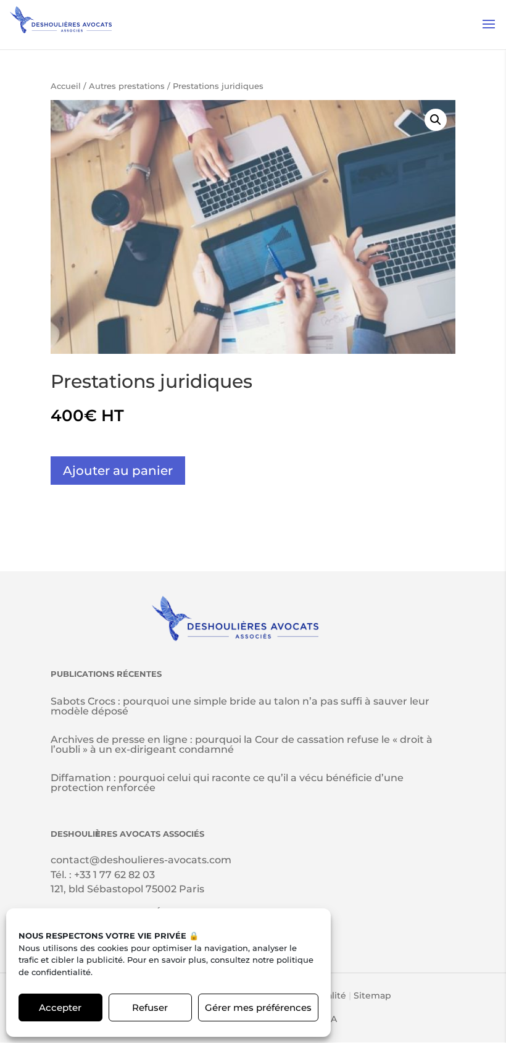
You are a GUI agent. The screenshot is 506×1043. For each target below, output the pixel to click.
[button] (436, 120)
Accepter (60, 1007)
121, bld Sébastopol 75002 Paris (127, 889)
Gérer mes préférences (258, 1007)
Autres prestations (127, 86)
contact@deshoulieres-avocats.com (141, 860)
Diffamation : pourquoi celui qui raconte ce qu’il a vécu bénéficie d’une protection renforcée (227, 783)
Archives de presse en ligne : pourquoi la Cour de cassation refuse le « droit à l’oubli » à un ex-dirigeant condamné (242, 744)
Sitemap (372, 995)
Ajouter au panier (118, 470)
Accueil (66, 86)
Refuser (150, 1007)
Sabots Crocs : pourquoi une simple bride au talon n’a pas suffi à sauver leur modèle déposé (240, 706)
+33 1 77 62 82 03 (114, 875)
